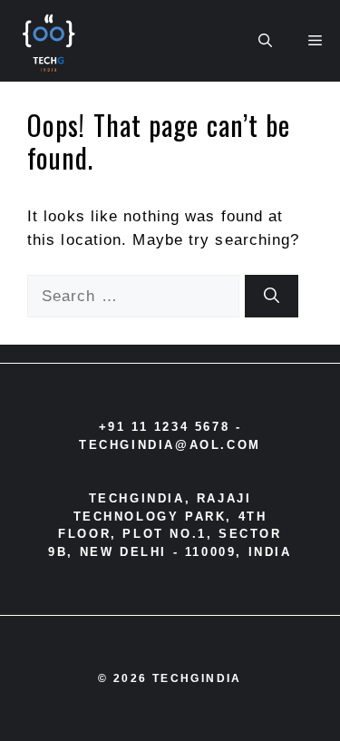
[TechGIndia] (50, 41)
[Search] (271, 296)
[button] (265, 41)
